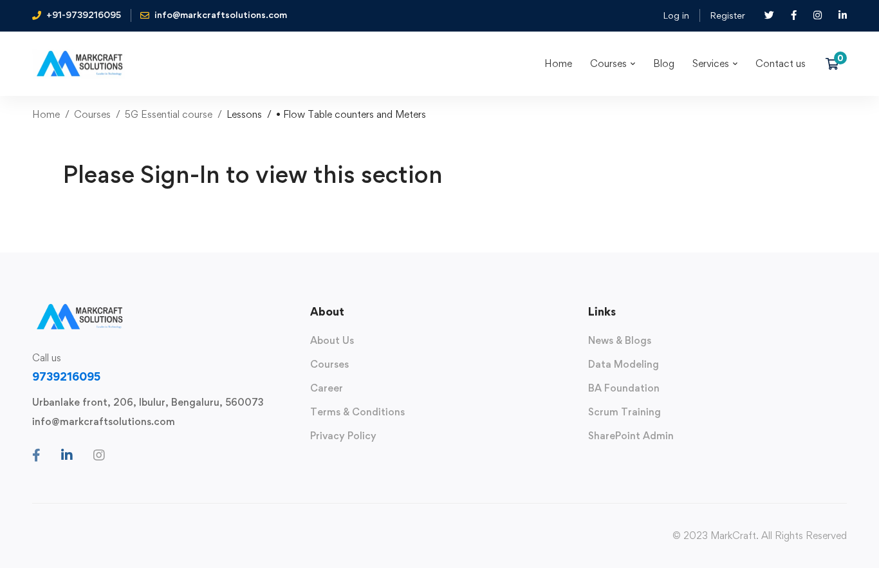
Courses (92, 114)
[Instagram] (99, 455)
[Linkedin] (67, 455)
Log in (676, 15)
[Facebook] (36, 455)
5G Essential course (168, 114)
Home (46, 114)
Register (727, 15)
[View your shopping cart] (836, 63)
